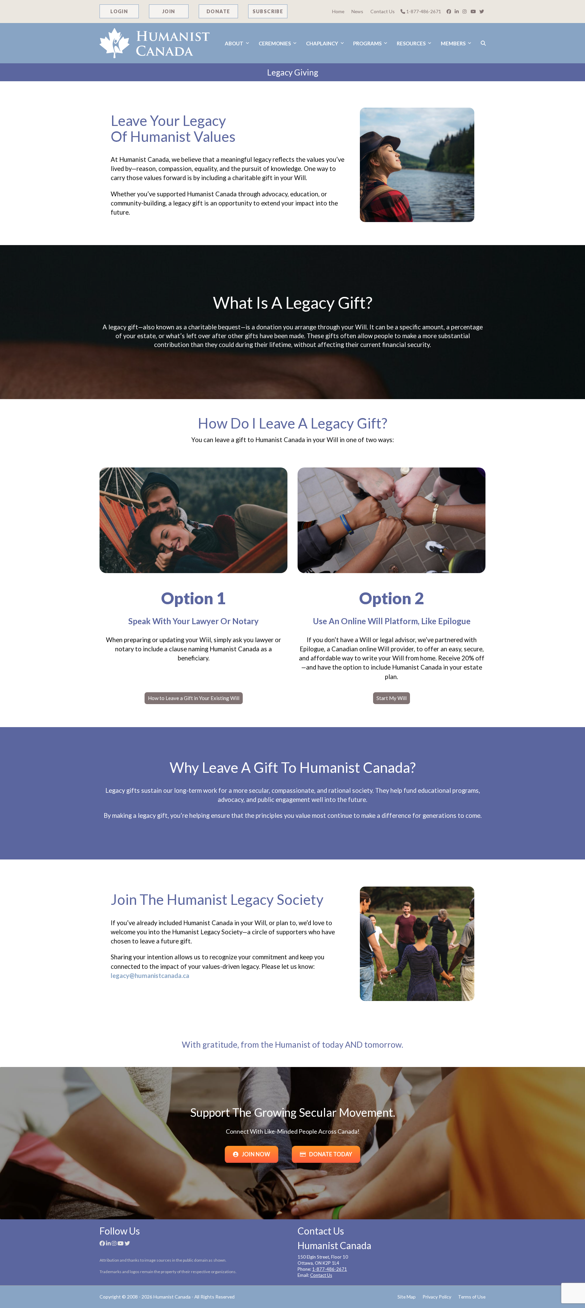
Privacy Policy (436, 1297)
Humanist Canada (172, 1297)
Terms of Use (471, 1297)
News (357, 11)
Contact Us (382, 11)
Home (338, 11)
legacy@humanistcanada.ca (150, 975)
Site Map (406, 1297)
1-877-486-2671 (423, 11)
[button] (483, 43)
